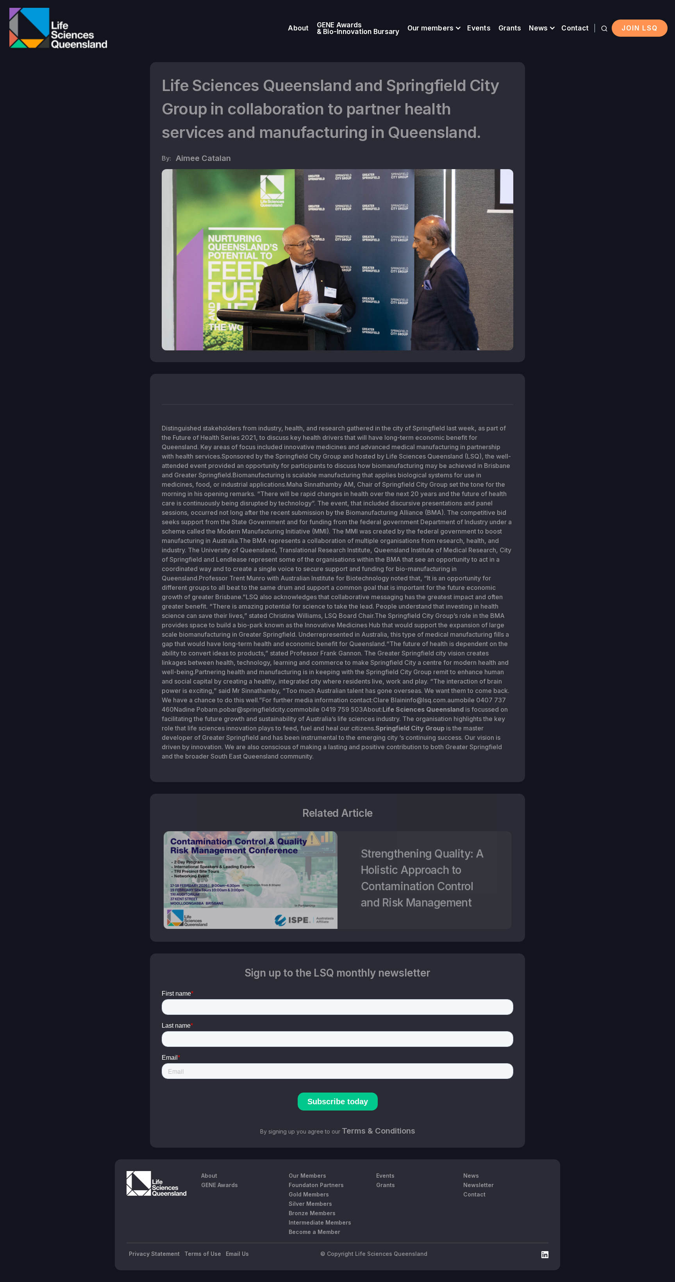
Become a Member (314, 1231)
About (298, 28)
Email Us (237, 1253)
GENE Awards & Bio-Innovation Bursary (358, 28)
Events (479, 28)
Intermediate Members (320, 1222)
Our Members (307, 1175)
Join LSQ (639, 28)
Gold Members (309, 1194)
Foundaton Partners (316, 1185)
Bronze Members (312, 1213)
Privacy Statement (154, 1253)
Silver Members (310, 1203)
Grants (509, 28)
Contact (575, 28)
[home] (58, 28)
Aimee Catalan (203, 158)
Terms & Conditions (378, 1131)
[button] (433, 28)
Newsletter (478, 1185)
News (538, 28)
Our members (430, 28)
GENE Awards (219, 1185)
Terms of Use (202, 1253)
